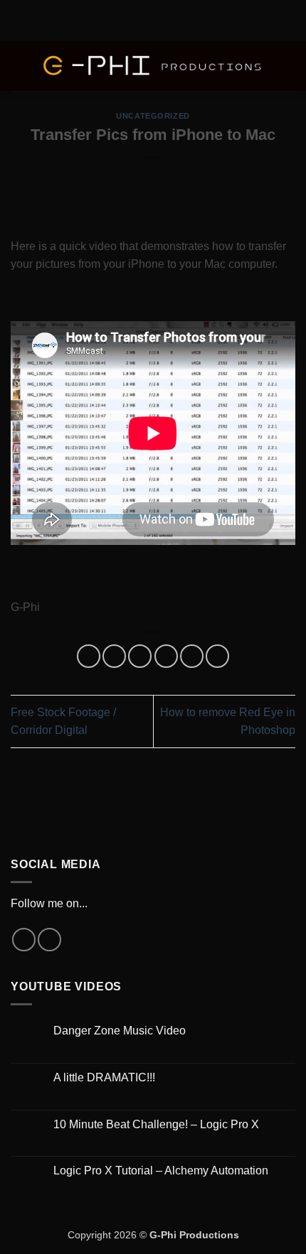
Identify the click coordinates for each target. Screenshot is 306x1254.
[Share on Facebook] (114, 656)
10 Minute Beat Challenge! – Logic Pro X (156, 1124)
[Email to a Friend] (166, 656)
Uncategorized (152, 116)
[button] (19, 65)
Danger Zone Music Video (119, 1031)
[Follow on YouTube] (49, 939)
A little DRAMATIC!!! (104, 1077)
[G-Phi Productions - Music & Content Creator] (153, 66)
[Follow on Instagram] (24, 939)
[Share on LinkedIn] (217, 656)
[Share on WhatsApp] (88, 656)
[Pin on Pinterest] (192, 656)
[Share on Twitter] (140, 656)
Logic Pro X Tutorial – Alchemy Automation (160, 1170)
